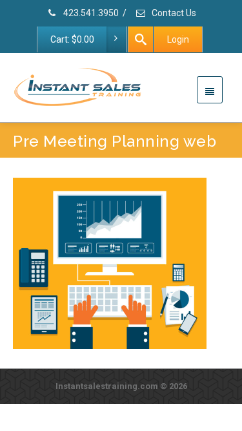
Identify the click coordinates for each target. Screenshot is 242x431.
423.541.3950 (90, 13)
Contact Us (173, 13)
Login (178, 39)
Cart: (72, 39)
